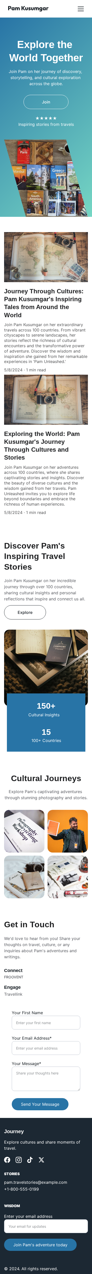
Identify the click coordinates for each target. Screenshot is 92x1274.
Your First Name (27, 1012)
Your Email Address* (32, 1038)
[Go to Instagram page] (19, 1160)
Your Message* (26, 1063)
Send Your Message (40, 1104)
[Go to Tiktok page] (30, 1160)
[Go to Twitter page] (41, 1160)
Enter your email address (28, 1216)
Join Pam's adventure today (40, 1244)
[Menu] (81, 9)
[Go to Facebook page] (7, 1160)
